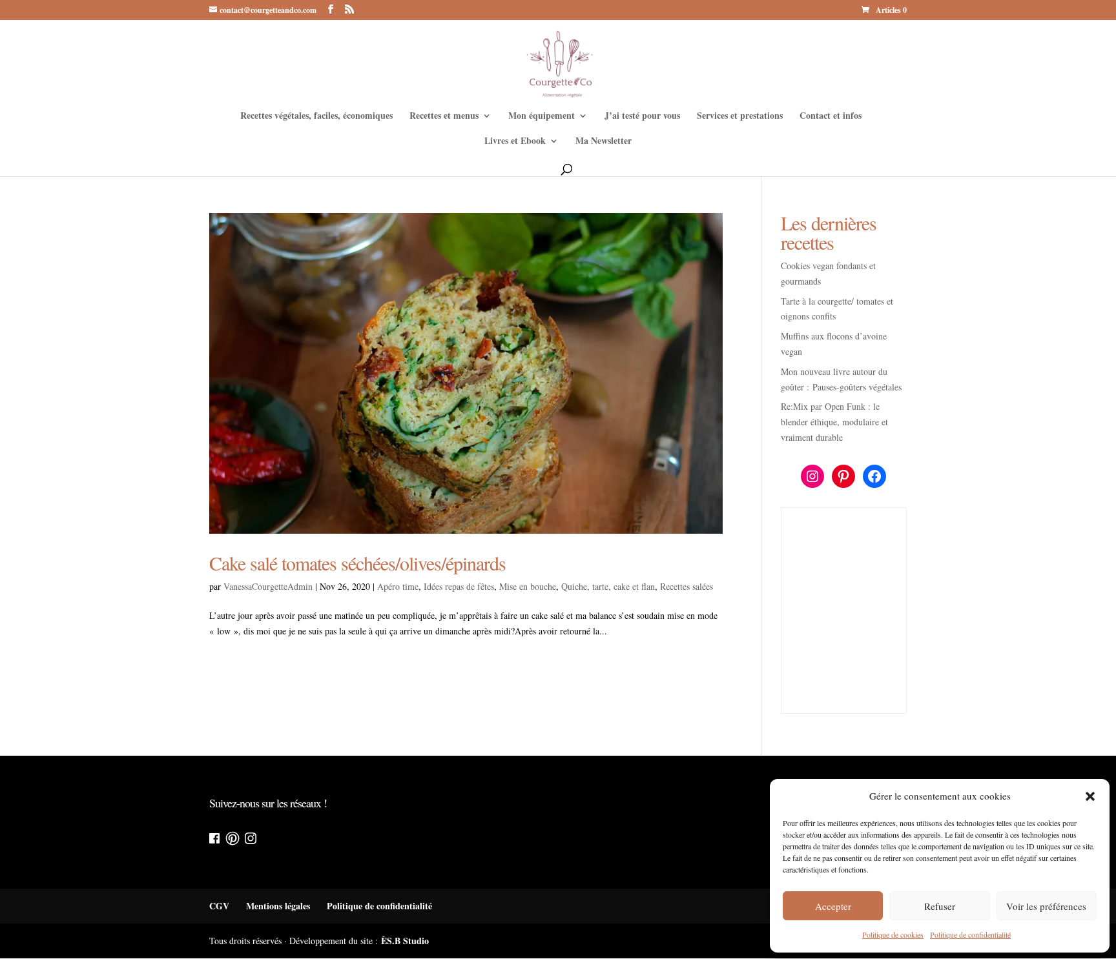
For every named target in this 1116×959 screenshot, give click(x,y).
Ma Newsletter (603, 141)
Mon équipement (541, 116)
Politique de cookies (893, 934)
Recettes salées (686, 586)
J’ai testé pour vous (642, 116)
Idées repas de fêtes (459, 586)
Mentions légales (278, 906)
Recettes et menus (444, 116)
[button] (1090, 796)
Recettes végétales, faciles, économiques (316, 116)
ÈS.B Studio (405, 940)
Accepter (833, 906)
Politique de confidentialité (970, 934)
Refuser (939, 906)
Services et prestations (740, 116)
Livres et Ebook (515, 141)
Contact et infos (831, 116)
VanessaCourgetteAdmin (268, 586)
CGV (219, 906)
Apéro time (397, 586)
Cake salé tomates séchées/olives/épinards (357, 563)
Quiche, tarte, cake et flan (608, 586)
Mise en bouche (527, 586)
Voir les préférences (1046, 906)
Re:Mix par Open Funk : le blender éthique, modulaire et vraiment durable (834, 421)
